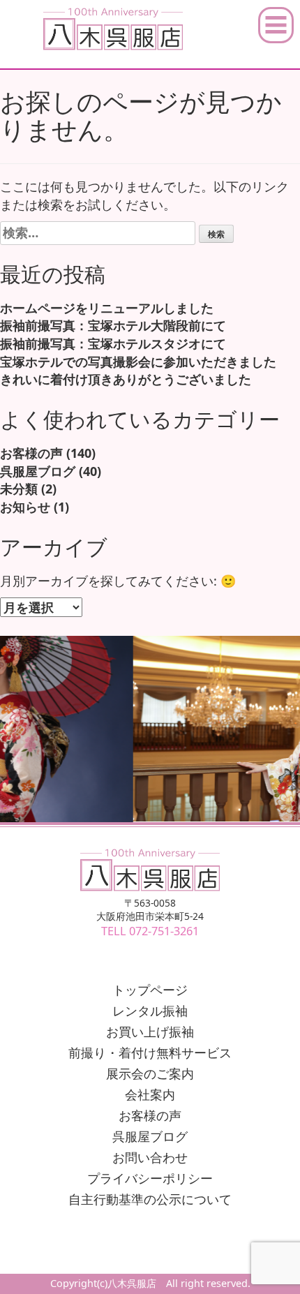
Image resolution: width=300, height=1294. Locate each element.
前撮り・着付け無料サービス (150, 1052)
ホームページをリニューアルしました (106, 307)
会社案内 (150, 1094)
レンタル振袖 (150, 1010)
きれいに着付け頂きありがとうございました (125, 379)
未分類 (19, 488)
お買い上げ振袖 (150, 1031)
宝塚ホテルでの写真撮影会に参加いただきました (138, 361)
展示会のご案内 (150, 1073)
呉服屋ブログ (37, 471)
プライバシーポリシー (150, 1178)
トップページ (150, 989)
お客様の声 (31, 453)
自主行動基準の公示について (150, 1199)
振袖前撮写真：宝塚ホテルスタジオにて (113, 343)
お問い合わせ (150, 1157)
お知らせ (25, 506)
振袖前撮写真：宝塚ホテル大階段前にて (113, 325)
